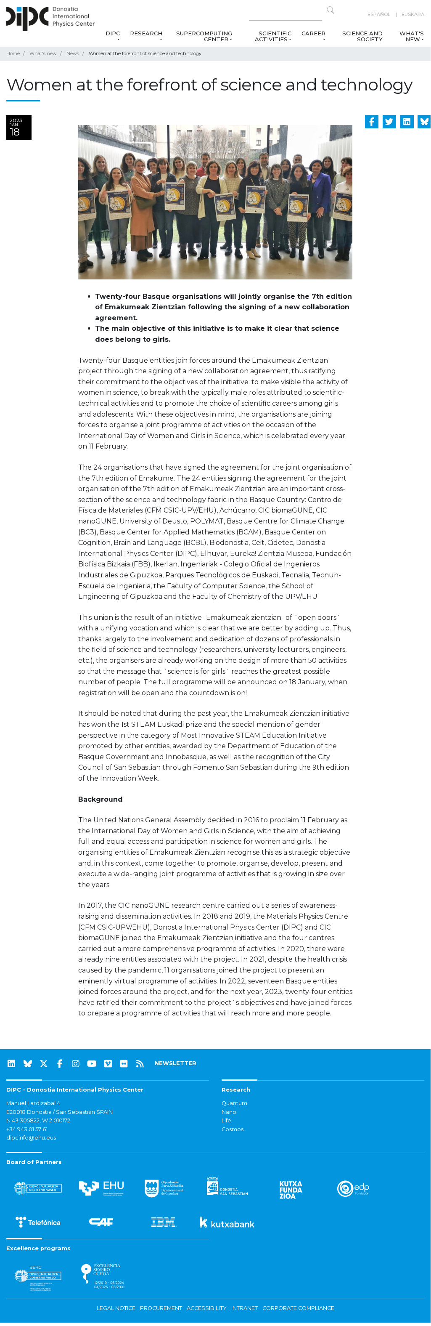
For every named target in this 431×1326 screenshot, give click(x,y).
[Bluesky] (27, 1064)
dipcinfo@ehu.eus (31, 1138)
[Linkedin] (11, 1064)
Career (313, 33)
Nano (229, 1112)
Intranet (244, 1308)
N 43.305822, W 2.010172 (38, 1120)
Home (13, 53)
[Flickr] (124, 1064)
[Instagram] (75, 1064)
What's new (411, 36)
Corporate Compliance (298, 1308)
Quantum (234, 1103)
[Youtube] (92, 1064)
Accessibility (207, 1308)
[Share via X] (389, 121)
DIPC (113, 33)
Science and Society (362, 36)
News (72, 53)
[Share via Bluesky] (424, 121)
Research (146, 33)
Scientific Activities (273, 36)
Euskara (413, 14)
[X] (43, 1064)
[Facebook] (59, 1064)
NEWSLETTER (175, 1063)
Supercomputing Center (204, 36)
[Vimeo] (108, 1064)
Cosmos (232, 1129)
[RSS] (140, 1064)
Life (226, 1120)
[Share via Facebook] (371, 121)
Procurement (161, 1308)
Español (379, 14)
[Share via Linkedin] (407, 121)
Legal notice (116, 1308)
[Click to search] (330, 10)
